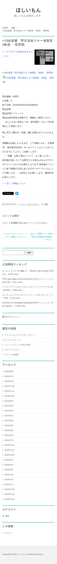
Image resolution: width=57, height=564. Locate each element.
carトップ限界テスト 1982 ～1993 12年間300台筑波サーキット (40, 237)
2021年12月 (9, 386)
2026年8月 (9, 371)
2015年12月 (9, 489)
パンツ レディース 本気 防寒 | (17, 345)
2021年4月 (9, 425)
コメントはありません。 (30, 204)
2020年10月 (9, 455)
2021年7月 (9, 411)
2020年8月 (9, 465)
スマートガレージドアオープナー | (19, 335)
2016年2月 (9, 479)
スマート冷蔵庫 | (11, 354)
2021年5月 (9, 420)
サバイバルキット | (12, 340)
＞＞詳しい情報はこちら (14, 183)
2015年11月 (9, 494)
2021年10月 (9, 396)
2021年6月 (9, 416)
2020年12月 (9, 445)
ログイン (30, 223)
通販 (46, 204)
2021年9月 (9, 401)
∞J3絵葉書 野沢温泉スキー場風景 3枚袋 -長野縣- (28, 72)
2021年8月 (9, 406)
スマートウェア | (11, 350)
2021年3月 (9, 430)
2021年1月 (9, 440)
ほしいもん (28, 10)
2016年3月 (9, 475)
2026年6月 (9, 381)
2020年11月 (9, 450)
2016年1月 (9, 484)
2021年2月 (9, 435)
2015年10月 (9, 499)
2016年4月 (9, 470)
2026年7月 (9, 376)
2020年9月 (9, 460)
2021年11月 (9, 391)
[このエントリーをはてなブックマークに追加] (16, 193)
